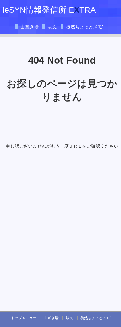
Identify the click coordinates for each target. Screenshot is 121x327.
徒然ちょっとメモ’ (84, 26)
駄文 (52, 26)
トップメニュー (24, 318)
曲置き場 (30, 26)
